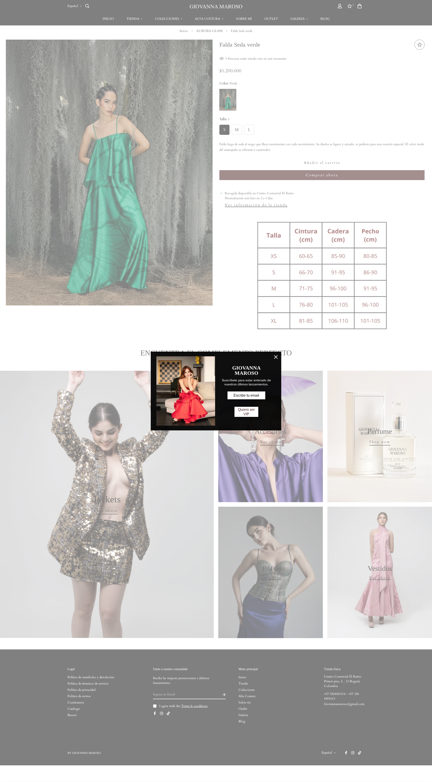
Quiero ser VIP (246, 412)
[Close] (275, 357)
